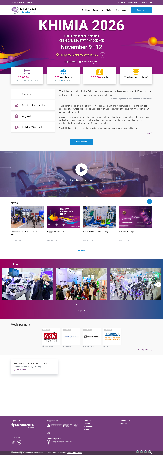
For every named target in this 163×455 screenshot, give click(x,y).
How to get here (21, 370)
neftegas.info (107, 346)
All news (81, 250)
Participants (98, 10)
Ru (151, 2)
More (148, 133)
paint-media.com (47, 346)
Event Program (121, 10)
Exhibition (86, 10)
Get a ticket (141, 10)
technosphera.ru (88, 346)
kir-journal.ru (66, 346)
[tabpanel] (28, 284)
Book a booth (81, 142)
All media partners (143, 350)
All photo (81, 311)
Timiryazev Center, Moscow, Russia (78, 55)
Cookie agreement (74, 453)
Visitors (109, 10)
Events (86, 430)
